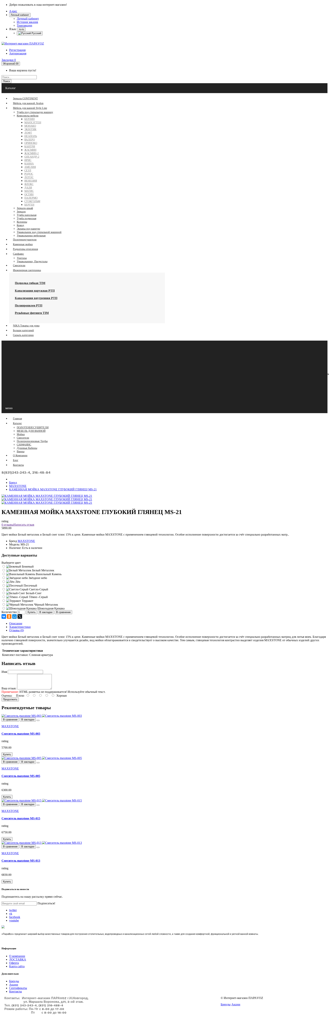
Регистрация (17, 50)
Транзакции (24, 25)
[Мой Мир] (14, 616)
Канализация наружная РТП (35, 290)
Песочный (30, 585)
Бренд (13, 482)
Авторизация (17, 53)
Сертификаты (18, 988)
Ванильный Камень (48, 574)
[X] (20, 616)
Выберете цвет (11, 562)
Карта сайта (17, 966)
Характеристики (20, 626)
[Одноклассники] (9, 616)
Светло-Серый (38, 589)
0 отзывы (8, 524)
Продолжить (10, 699)
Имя (4, 671)
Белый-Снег (33, 593)
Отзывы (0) (16, 630)
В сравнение (63, 612)
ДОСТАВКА (17, 959)
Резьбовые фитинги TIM (32, 313)
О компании (17, 956)
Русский (36, 33)
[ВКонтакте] (4, 616)
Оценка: (7, 695)
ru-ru (21, 29)
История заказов (27, 22)
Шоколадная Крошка (51, 608)
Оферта (14, 963)
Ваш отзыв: (9, 688)
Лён (17, 581)
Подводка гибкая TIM (30, 283)
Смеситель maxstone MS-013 (21, 860)
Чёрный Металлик (45, 604)
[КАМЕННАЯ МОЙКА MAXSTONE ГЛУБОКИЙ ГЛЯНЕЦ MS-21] (47, 499)
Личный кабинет (28, 18)
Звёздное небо (37, 578)
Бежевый (27, 566)
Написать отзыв (24, 524)
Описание (15, 623)
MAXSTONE (17, 486)
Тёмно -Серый (38, 597)
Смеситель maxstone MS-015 (21, 818)
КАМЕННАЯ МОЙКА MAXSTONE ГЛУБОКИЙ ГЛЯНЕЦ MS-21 (53, 489)
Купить (32, 612)
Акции (13, 984)
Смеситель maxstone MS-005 (21, 776)
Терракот (27, 600)
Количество (9, 612)
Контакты (15, 991)
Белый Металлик (42, 570)
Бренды (14, 981)
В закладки (45, 612)
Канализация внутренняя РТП (36, 298)
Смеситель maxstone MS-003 (21, 733)
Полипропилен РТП (28, 305)
